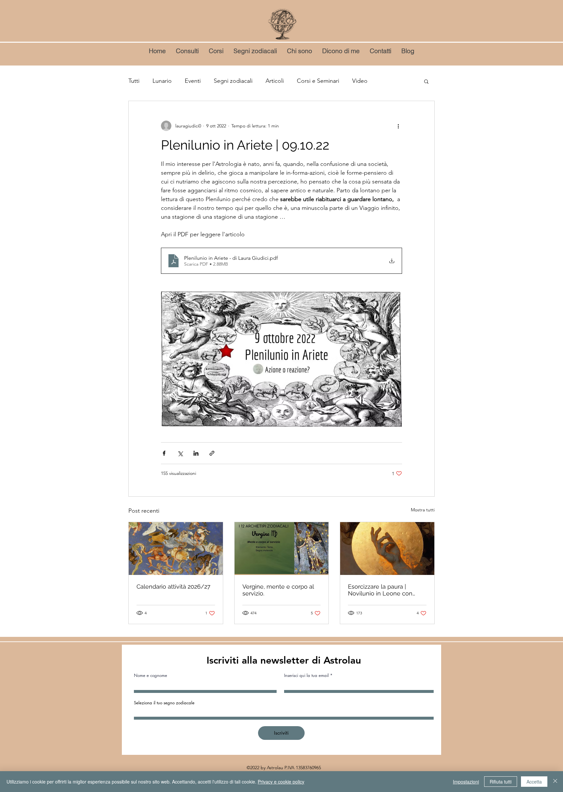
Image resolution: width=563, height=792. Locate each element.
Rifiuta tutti (501, 781)
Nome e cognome (150, 675)
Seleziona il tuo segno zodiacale (164, 703)
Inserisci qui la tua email (306, 675)
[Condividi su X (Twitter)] (180, 453)
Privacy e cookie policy (281, 781)
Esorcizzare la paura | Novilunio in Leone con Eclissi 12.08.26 (380, 590)
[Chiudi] (555, 781)
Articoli (275, 80)
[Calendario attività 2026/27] (176, 548)
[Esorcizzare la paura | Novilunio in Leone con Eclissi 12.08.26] (387, 548)
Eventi (193, 80)
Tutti (133, 80)
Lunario (162, 80)
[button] (426, 81)
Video (360, 80)
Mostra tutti (423, 510)
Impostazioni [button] (466, 781)
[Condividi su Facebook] (164, 453)
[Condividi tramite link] (212, 453)
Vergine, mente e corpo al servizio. (278, 590)
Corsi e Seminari (318, 80)
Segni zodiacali (233, 80)
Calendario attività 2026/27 (173, 586)
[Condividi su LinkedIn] (196, 453)
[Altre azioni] (398, 126)
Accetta (534, 781)
